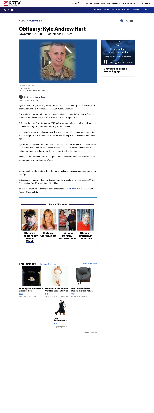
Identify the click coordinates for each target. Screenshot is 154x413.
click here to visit (73, 188)
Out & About (126, 10)
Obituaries (98, 10)
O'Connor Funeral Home (36, 97)
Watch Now (143, 3)
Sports (116, 3)
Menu (75, 3)
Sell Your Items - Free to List (46, 264)
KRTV (9, 10)
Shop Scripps (128, 3)
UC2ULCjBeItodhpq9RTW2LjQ (12, 10)
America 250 (115, 10)
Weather (105, 3)
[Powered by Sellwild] (93, 332)
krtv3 (5, 10)
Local (85, 3)
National (94, 3)
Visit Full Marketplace (89, 263)
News (22, 21)
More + (146, 10)
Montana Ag (137, 10)
